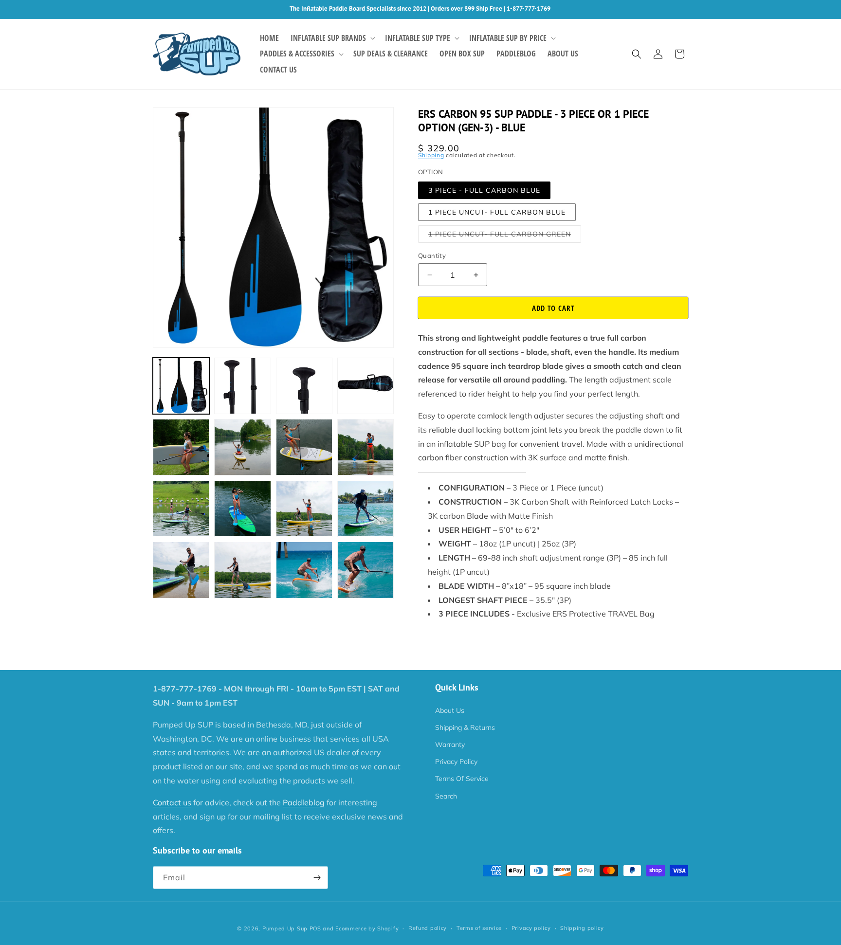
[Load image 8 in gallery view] (365, 447)
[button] (332, 38)
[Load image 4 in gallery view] (365, 386)
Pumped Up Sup (285, 928)
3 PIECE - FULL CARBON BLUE (484, 190)
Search (446, 796)
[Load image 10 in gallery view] (242, 508)
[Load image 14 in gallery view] (242, 570)
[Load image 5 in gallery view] (181, 447)
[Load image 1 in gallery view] (181, 386)
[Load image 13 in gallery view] (181, 570)
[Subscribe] (317, 877)
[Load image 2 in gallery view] (242, 386)
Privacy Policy (456, 761)
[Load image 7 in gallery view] (304, 447)
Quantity (432, 255)
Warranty (450, 744)
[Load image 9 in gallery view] (181, 508)
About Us (449, 710)
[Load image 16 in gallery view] (365, 570)
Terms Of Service (462, 778)
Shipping (431, 155)
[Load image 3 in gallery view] (304, 386)
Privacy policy (531, 928)
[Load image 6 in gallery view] (242, 447)
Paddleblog (304, 802)
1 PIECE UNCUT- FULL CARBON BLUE (497, 212)
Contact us (172, 802)
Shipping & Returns (465, 727)
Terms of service (479, 928)
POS (315, 928)
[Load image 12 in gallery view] (365, 508)
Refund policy (427, 928)
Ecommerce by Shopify (367, 928)
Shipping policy (582, 928)
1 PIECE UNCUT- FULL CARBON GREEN (504, 236)
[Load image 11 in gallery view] (304, 508)
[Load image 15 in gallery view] (304, 570)
